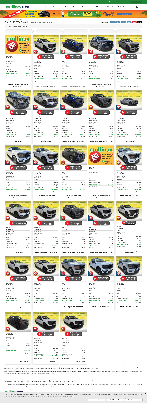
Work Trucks (56, 6)
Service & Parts (96, 6)
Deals (74, 6)
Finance (84, 6)
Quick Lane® (109, 6)
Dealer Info (121, 6)
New (46, 6)
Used (66, 6)
